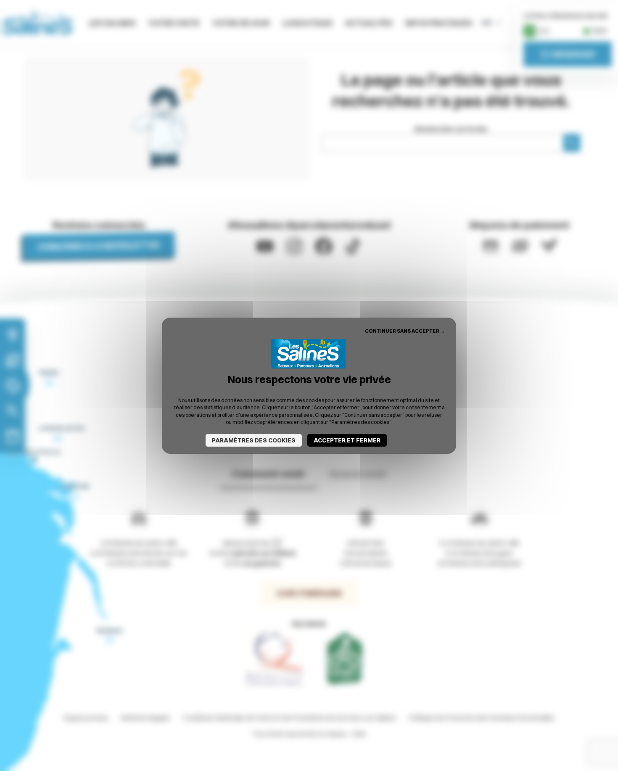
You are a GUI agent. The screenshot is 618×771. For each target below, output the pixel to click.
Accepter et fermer (347, 440)
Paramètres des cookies (254, 440)
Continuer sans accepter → (405, 330)
